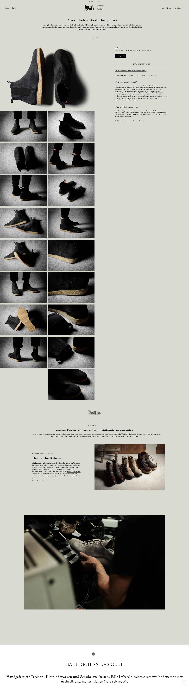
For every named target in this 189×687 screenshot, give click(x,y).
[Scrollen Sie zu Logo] (94, 412)
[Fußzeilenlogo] (94, 655)
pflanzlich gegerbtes (74, 471)
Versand (130, 50)
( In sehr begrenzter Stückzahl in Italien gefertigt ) (130, 70)
